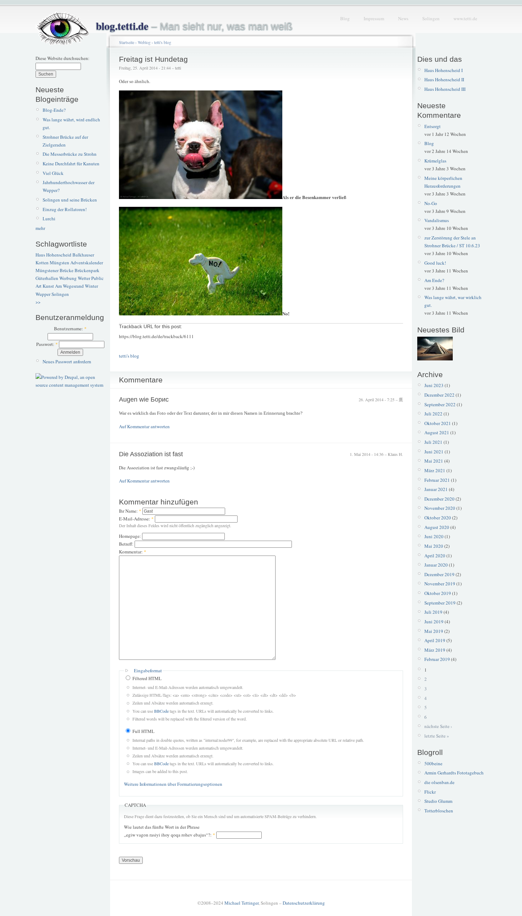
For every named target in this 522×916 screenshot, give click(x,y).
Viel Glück (53, 173)
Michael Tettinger (241, 903)
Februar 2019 (437, 659)
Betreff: (127, 544)
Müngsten (59, 262)
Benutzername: (70, 328)
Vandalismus (436, 220)
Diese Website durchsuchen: (62, 58)
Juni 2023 (434, 385)
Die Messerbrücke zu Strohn (70, 154)
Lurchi (49, 218)
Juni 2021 (434, 451)
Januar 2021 (436, 489)
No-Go (430, 203)
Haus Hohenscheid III (445, 89)
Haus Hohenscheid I (443, 70)
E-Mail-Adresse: (136, 518)
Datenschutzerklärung (304, 903)
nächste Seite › (438, 726)
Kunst (48, 286)
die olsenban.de (439, 782)
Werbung (68, 278)
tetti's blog (162, 42)
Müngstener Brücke (55, 270)
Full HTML (142, 731)
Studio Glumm (438, 801)
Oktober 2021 (437, 423)
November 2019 (439, 583)
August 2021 (436, 432)
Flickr (430, 792)
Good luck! (435, 263)
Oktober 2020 (437, 517)
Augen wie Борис (144, 399)
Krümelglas (435, 161)
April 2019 (434, 640)
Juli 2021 (433, 442)
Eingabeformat (148, 670)
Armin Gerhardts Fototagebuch (454, 772)
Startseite (126, 42)
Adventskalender (86, 262)
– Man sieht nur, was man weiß (194, 26)
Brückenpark (87, 270)
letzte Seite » (436, 736)
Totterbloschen (438, 810)
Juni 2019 (434, 621)
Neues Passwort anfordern (67, 361)
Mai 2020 (433, 546)
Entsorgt (432, 126)
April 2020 (434, 555)
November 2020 (439, 508)
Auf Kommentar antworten (144, 426)
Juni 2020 (434, 536)
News (403, 18)
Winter (91, 286)
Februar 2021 (437, 480)
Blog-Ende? (54, 110)
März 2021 (434, 470)
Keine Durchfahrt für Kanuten (71, 163)
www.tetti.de (465, 18)
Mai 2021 (433, 461)
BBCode (161, 711)
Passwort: (47, 344)
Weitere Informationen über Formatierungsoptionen (173, 784)
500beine (433, 763)
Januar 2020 (436, 565)
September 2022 (440, 404)
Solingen (431, 18)
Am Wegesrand (69, 286)
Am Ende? (434, 280)
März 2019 (434, 650)
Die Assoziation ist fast (151, 454)
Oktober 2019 (437, 593)
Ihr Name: (130, 511)
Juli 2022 (433, 413)
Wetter (84, 278)
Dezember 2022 (439, 395)
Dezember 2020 (439, 499)
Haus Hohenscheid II (444, 79)
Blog (345, 18)
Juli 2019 (433, 612)
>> (38, 302)
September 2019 (440, 603)
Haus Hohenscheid (53, 255)
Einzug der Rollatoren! (65, 209)
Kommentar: (132, 551)
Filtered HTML (146, 678)
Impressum (374, 18)
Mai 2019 (433, 631)
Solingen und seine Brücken (70, 200)
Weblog (144, 42)
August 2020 (436, 527)
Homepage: (130, 536)
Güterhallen (47, 278)
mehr (40, 228)
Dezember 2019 (439, 574)
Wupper (43, 294)
